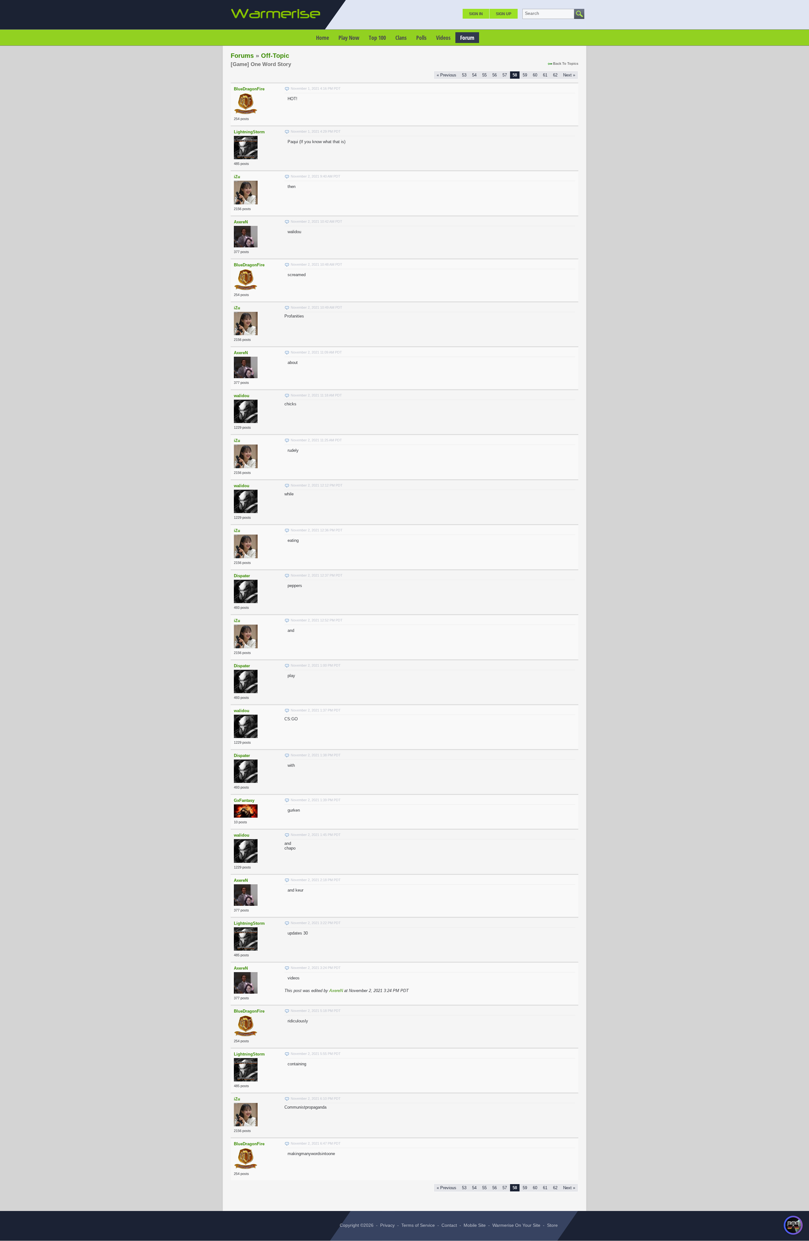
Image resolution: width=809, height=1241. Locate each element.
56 (494, 75)
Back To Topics (565, 63)
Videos (443, 37)
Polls (421, 37)
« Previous (446, 75)
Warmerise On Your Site (516, 1225)
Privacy (387, 1225)
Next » (569, 75)
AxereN (241, 222)
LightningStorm (249, 132)
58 (515, 75)
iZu (237, 176)
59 (525, 75)
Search (532, 13)
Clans (401, 37)
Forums (242, 55)
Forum (467, 37)
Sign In (476, 14)
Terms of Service (418, 1225)
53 (464, 75)
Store (552, 1225)
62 (555, 75)
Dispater (242, 575)
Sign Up (503, 14)
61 (545, 75)
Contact (449, 1225)
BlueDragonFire (249, 89)
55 (484, 75)
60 (535, 75)
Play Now (348, 37)
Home (322, 37)
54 (474, 75)
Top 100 (377, 37)
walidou (241, 395)
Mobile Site (475, 1225)
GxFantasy (244, 800)
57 (504, 75)
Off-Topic (275, 55)
